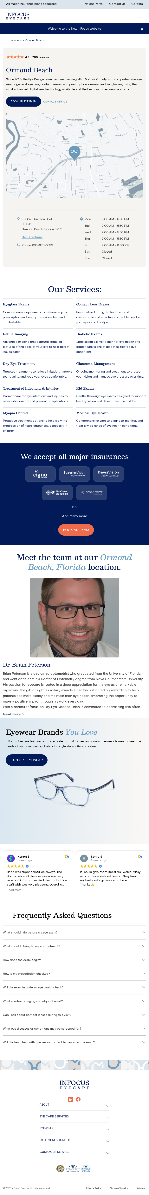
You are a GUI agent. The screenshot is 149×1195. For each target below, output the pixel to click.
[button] (30, 57)
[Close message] (142, 28)
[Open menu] (140, 16)
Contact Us (117, 4)
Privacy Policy (93, 1188)
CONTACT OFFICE (55, 101)
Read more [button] (14, 890)
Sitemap (141, 1188)
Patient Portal (93, 4)
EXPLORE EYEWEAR (27, 760)
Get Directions (32, 237)
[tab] (73, 507)
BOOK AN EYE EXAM (23, 101)
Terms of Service (119, 1188)
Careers (137, 4)
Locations (16, 40)
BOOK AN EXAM (76, 530)
